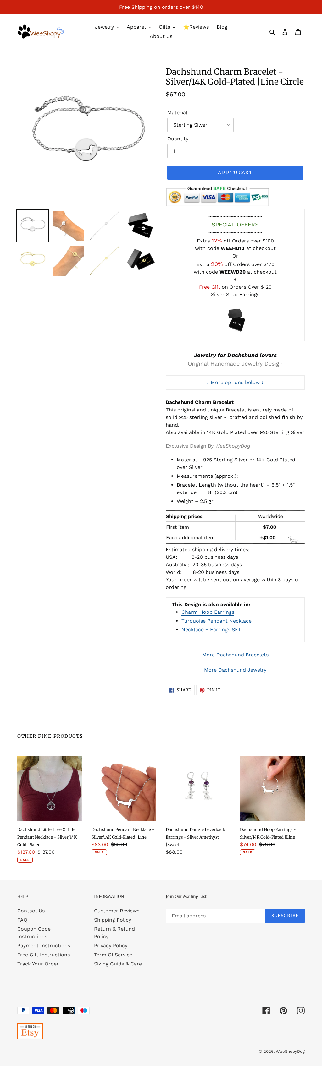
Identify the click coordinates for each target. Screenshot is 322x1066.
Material (177, 113)
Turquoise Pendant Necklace (216, 621)
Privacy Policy (110, 946)
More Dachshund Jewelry (235, 670)
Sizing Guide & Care (118, 964)
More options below (235, 382)
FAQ (22, 920)
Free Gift (209, 287)
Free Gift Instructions (43, 955)
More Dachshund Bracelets (235, 655)
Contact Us (31, 911)
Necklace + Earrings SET (211, 630)
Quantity (177, 139)
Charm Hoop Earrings (207, 612)
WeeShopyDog (290, 1051)
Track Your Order (38, 964)
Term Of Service (113, 955)
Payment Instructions (43, 946)
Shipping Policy (112, 920)
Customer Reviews (116, 911)
